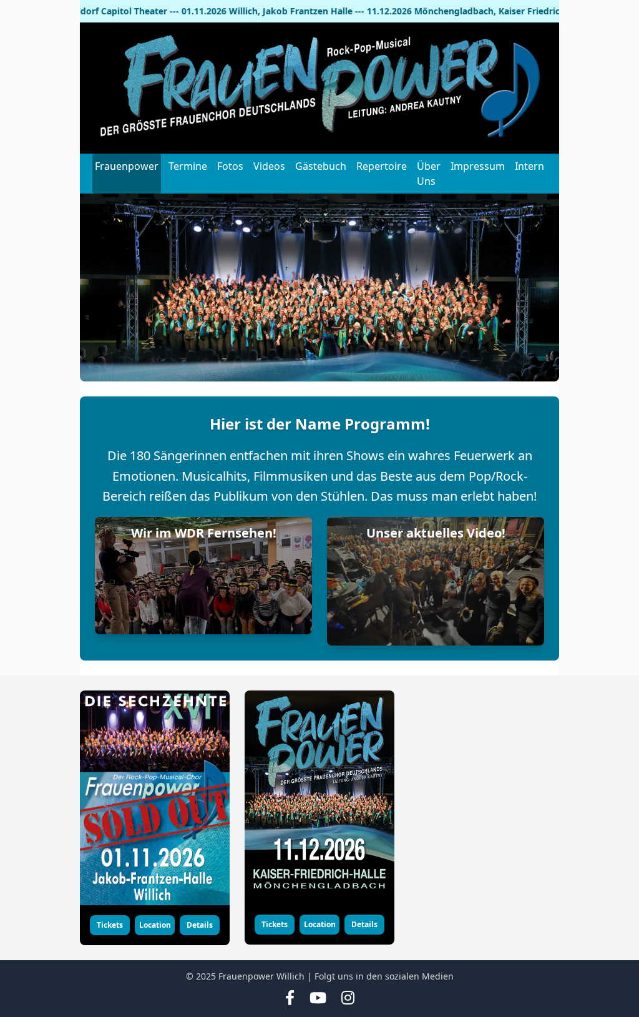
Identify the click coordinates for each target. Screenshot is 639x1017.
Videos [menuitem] (269, 166)
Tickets (110, 925)
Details (200, 925)
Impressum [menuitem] (478, 166)
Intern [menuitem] (529, 166)
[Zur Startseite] (319, 88)
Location (155, 925)
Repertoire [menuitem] (381, 166)
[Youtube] (318, 998)
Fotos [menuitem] (230, 166)
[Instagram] (347, 998)
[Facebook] (290, 998)
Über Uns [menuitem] (429, 173)
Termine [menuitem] (187, 166)
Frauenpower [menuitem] (127, 166)
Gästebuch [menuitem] (320, 166)
